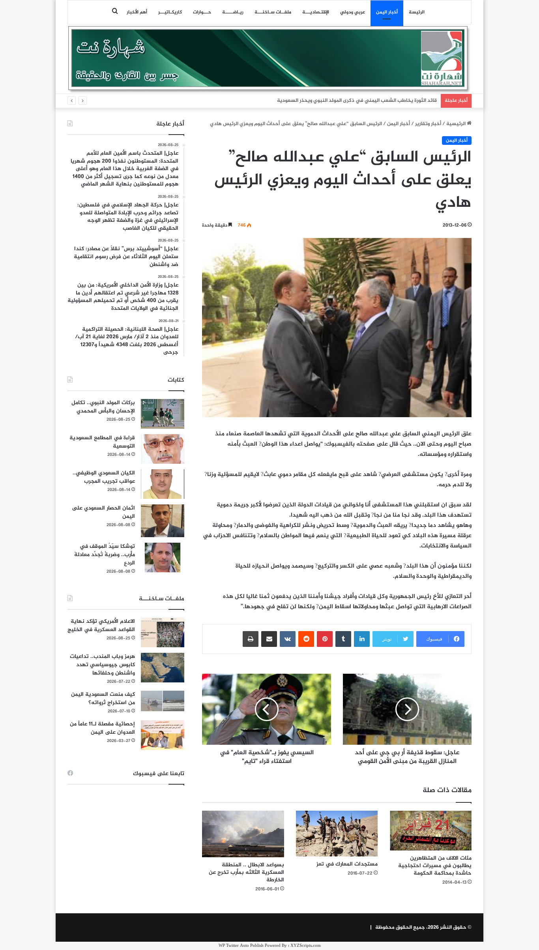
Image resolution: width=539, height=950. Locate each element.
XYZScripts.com (305, 946)
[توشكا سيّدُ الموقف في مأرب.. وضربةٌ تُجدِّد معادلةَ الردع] (162, 557)
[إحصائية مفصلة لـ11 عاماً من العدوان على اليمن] (162, 735)
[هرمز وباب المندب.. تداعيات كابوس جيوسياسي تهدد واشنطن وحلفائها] (162, 667)
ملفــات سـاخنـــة (273, 12)
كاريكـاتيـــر (170, 12)
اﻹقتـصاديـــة (315, 12)
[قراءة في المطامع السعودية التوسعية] (162, 449)
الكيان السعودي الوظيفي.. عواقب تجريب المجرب (104, 477)
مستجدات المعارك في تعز (347, 864)
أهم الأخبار (137, 12)
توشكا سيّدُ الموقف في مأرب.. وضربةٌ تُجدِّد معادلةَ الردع (104, 555)
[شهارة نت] (269, 59)
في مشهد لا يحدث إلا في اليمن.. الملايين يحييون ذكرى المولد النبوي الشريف (354, 100)
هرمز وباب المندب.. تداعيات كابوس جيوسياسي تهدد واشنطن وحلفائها (102, 665)
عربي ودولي (352, 12)
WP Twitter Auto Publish (241, 946)
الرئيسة (417, 12)
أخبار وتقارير (428, 124)
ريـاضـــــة (232, 12)
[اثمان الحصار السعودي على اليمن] (162, 521)
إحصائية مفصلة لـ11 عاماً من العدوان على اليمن (102, 728)
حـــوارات (202, 12)
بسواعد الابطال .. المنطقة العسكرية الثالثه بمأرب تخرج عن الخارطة (246, 872)
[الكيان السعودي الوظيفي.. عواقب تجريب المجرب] (162, 484)
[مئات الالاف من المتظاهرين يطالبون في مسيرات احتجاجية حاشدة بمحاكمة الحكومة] (430, 831)
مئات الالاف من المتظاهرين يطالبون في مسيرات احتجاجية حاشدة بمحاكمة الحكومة (435, 866)
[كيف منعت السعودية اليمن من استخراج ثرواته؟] (162, 701)
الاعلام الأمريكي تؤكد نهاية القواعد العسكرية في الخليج (101, 625)
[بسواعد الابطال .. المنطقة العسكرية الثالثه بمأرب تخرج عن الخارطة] (243, 834)
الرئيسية (456, 124)
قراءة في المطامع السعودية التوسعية (102, 442)
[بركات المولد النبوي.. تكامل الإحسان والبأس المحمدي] (162, 414)
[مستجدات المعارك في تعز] (337, 834)
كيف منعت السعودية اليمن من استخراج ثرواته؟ (103, 698)
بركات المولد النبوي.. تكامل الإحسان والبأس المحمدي (103, 407)
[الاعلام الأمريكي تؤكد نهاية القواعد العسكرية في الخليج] (162, 632)
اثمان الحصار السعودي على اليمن (103, 512)
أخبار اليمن (387, 12)
